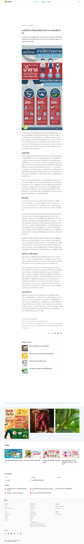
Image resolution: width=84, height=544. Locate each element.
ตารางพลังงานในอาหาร (34, 522)
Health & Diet (36, 2)
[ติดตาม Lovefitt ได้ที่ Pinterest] (17, 533)
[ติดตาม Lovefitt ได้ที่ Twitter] (14, 533)
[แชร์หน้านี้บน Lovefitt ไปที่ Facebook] (52, 333)
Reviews (31, 518)
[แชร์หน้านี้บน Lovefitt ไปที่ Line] (58, 333)
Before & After (33, 512)
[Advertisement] (42, 13)
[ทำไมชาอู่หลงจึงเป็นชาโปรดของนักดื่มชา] (13, 453)
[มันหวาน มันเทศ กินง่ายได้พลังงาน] (42, 421)
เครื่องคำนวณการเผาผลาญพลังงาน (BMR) (38, 526)
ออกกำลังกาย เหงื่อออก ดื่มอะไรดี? (32, 460)
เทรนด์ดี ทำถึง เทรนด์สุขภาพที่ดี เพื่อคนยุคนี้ (51, 461)
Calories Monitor (33, 514)
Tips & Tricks (32, 508)
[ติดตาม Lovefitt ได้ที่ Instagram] (8, 533)
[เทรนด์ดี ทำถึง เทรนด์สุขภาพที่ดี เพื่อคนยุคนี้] (51, 453)
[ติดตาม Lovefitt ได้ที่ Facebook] (6, 533)
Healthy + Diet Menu (59, 506)
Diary (6, 520)
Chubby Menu (58, 508)
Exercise (31, 510)
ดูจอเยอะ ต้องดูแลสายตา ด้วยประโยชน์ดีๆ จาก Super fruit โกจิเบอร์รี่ (69, 462)
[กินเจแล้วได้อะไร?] (17, 424)
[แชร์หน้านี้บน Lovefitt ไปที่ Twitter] (55, 333)
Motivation (32, 516)
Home (6, 506)
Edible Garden (58, 514)
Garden (49, 2)
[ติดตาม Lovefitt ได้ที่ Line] (20, 533)
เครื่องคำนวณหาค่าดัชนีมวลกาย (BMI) (37, 524)
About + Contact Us (8, 508)
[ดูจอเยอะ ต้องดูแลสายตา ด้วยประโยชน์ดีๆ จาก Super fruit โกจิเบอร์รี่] (70, 453)
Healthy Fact (31, 25)
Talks (31, 520)
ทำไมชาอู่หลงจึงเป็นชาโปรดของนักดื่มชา (13, 461)
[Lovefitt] (9, 2)
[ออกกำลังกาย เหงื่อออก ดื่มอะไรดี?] (32, 453)
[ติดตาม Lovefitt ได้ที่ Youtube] (11, 533)
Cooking (43, 2)
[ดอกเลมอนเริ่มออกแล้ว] (67, 421)
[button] (78, 2)
